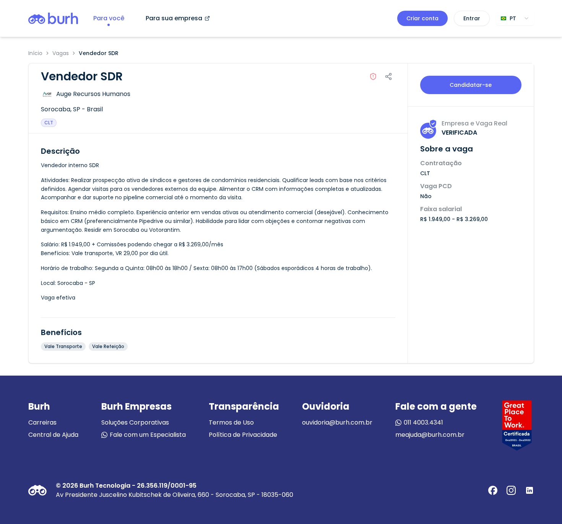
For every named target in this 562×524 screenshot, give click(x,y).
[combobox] (515, 18)
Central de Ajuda (53, 434)
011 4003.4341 (423, 422)
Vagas (60, 53)
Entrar (471, 18)
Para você (108, 18)
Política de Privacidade (243, 434)
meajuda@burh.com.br (430, 434)
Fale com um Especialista (148, 434)
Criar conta (422, 18)
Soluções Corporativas (135, 422)
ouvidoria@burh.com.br (337, 422)
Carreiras (42, 422)
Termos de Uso (231, 422)
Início (35, 53)
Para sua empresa (174, 18)
